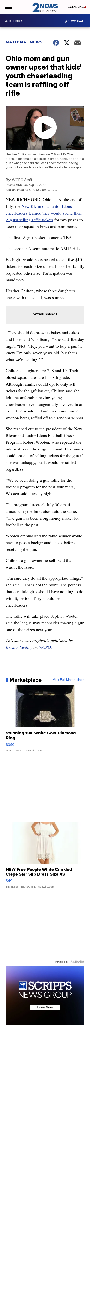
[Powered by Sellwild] (77, 962)
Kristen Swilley (19, 647)
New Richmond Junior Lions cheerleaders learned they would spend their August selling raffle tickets (44, 212)
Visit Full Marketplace (68, 680)
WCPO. (45, 647)
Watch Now (76, 7)
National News (24, 42)
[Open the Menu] (8, 7)
